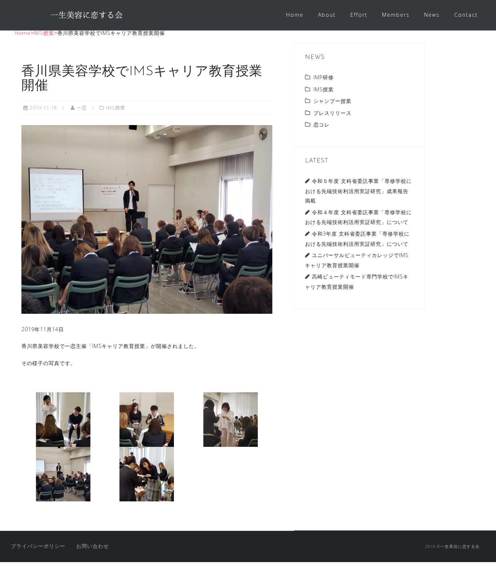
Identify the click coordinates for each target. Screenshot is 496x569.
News (432, 14)
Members (396, 14)
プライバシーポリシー (38, 545)
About (327, 14)
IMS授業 (115, 107)
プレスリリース (332, 112)
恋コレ (321, 124)
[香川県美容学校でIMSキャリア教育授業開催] (146, 218)
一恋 (82, 107)
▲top (485, 557)
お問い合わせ (92, 545)
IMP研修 (323, 77)
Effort (358, 14)
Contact (466, 14)
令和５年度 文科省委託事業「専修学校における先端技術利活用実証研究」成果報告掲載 (358, 190)
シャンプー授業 (332, 100)
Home (295, 14)
